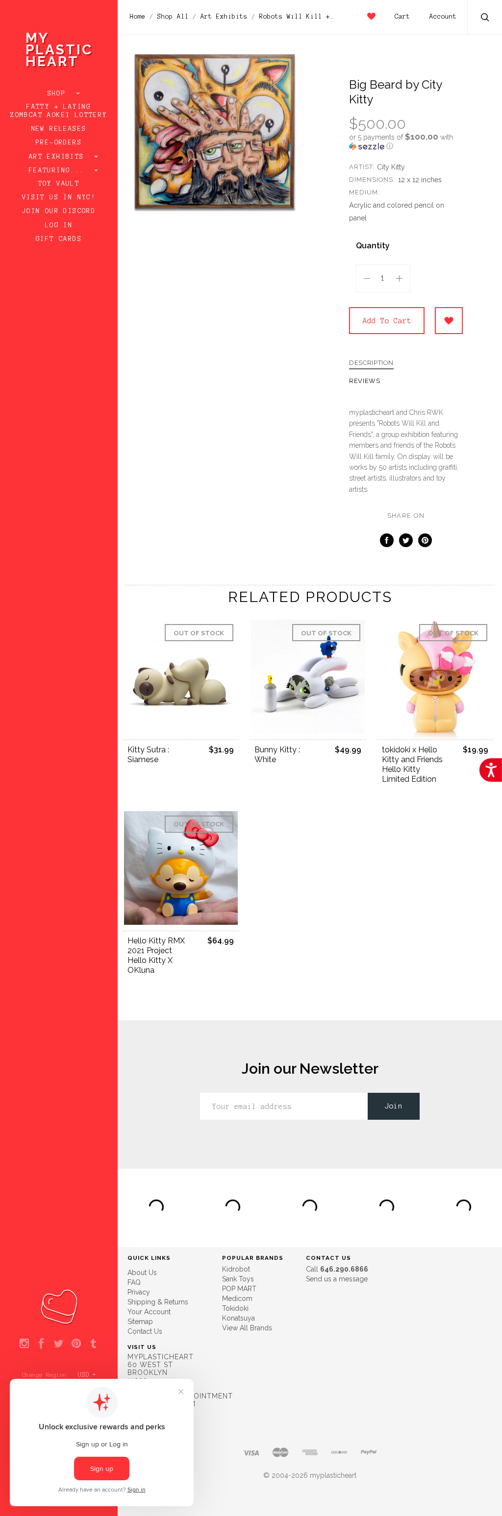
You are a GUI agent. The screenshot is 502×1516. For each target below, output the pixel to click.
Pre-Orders (59, 142)
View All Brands (247, 1328)
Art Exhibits (59, 156)
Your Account (149, 1312)
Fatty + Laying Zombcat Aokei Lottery (58, 111)
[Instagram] (24, 1344)
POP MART (239, 1289)
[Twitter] (58, 1344)
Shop (59, 93)
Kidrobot (236, 1269)
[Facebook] (41, 1344)
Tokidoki (235, 1308)
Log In (59, 225)
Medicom (237, 1298)
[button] (406, 141)
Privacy (138, 1292)
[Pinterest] (76, 1344)
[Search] (485, 18)
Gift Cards (59, 239)
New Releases (59, 128)
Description (371, 363)
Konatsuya (238, 1318)
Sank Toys (238, 1279)
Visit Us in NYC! (59, 197)
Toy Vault (59, 183)
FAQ (134, 1282)
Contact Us (144, 1331)
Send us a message (337, 1279)
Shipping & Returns (157, 1302)
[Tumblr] (93, 1344)
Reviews (364, 381)
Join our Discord (59, 211)
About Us (142, 1272)
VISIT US (141, 1347)
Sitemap (140, 1321)
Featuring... (59, 170)
